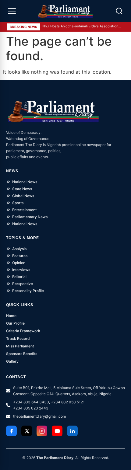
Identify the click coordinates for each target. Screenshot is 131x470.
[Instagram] (42, 431)
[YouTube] (57, 431)
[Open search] (119, 11)
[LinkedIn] (72, 431)
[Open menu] (12, 11)
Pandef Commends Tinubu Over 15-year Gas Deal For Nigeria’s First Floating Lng (82, 27)
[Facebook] (11, 431)
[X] (26, 431)
